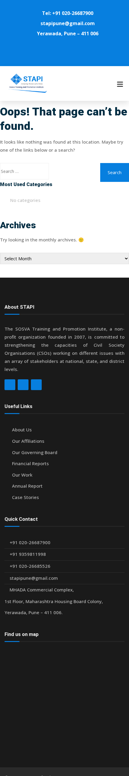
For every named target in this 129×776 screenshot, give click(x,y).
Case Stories (25, 497)
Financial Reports (30, 463)
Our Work (22, 475)
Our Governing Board (34, 452)
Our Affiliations (28, 441)
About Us (22, 430)
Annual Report (27, 486)
